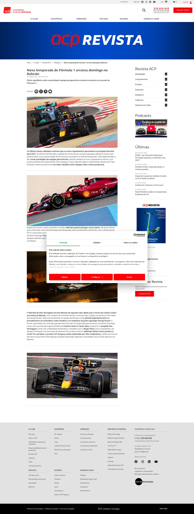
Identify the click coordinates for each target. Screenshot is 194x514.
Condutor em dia (86, 450)
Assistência (59, 429)
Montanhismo (85, 491)
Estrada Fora (84, 483)
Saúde (56, 438)
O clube (36, 63)
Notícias (111, 461)
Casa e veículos (59, 475)
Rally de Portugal (114, 434)
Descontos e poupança (62, 450)
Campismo (84, 487)
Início (29, 63)
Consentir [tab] (63, 242)
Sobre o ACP (33, 438)
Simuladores (58, 491)
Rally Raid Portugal (114, 450)
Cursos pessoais (85, 438)
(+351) (143, 438)
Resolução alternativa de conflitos (147, 474)
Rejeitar (65, 277)
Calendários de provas (115, 469)
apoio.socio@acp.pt (142, 452)
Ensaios (151, 84)
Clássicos (151, 100)
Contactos (124, 2)
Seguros (58, 470)
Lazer (56, 487)
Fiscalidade (32, 483)
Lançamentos (151, 79)
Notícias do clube (151, 105)
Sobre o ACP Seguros (61, 495)
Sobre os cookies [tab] (131, 242)
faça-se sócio (182, 10)
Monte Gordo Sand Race (116, 454)
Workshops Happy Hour (88, 479)
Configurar (95, 277)
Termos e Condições (67, 509)
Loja (162, 2)
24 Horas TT (112, 446)
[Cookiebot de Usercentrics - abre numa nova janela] (135, 235)
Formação (84, 429)
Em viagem (58, 434)
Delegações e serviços (142, 449)
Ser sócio (32, 434)
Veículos (32, 470)
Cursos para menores (87, 442)
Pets (56, 454)
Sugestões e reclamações (144, 471)
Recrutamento (140, 468)
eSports (110, 457)
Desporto (57, 63)
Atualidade (151, 74)
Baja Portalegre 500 (115, 442)
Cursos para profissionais (88, 446)
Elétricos (32, 487)
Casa (56, 442)
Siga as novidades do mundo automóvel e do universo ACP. (151, 288)
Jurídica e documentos (62, 446)
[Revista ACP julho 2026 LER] (151, 223)
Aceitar (129, 277)
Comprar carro (34, 475)
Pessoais (57, 479)
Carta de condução (87, 434)
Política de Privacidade (35, 509)
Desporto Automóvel (117, 429)
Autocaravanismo (35, 466)
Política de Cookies (51, 509)
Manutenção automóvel (37, 479)
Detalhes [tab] (97, 242)
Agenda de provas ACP (116, 465)
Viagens (83, 475)
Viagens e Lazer (87, 470)
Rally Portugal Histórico (116, 438)
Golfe (30, 462)
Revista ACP (46, 63)
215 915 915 (161, 9)
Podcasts (151, 89)
